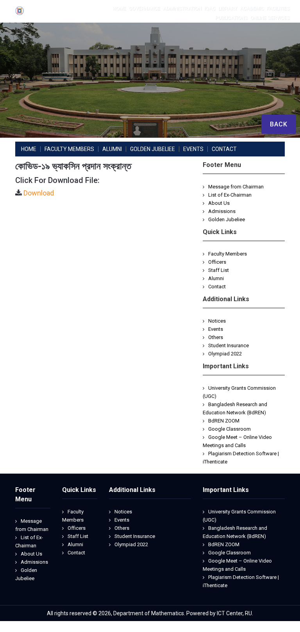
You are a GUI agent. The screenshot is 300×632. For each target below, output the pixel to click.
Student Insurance (228, 345)
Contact (217, 286)
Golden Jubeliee (226, 219)
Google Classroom (229, 429)
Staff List (218, 270)
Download (38, 193)
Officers (217, 262)
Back (279, 124)
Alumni (216, 278)
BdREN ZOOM (223, 421)
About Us (219, 203)
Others (215, 337)
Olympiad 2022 (225, 354)
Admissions (222, 211)
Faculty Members (227, 254)
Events (215, 329)
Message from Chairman (236, 187)
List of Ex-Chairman (230, 195)
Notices (217, 321)
